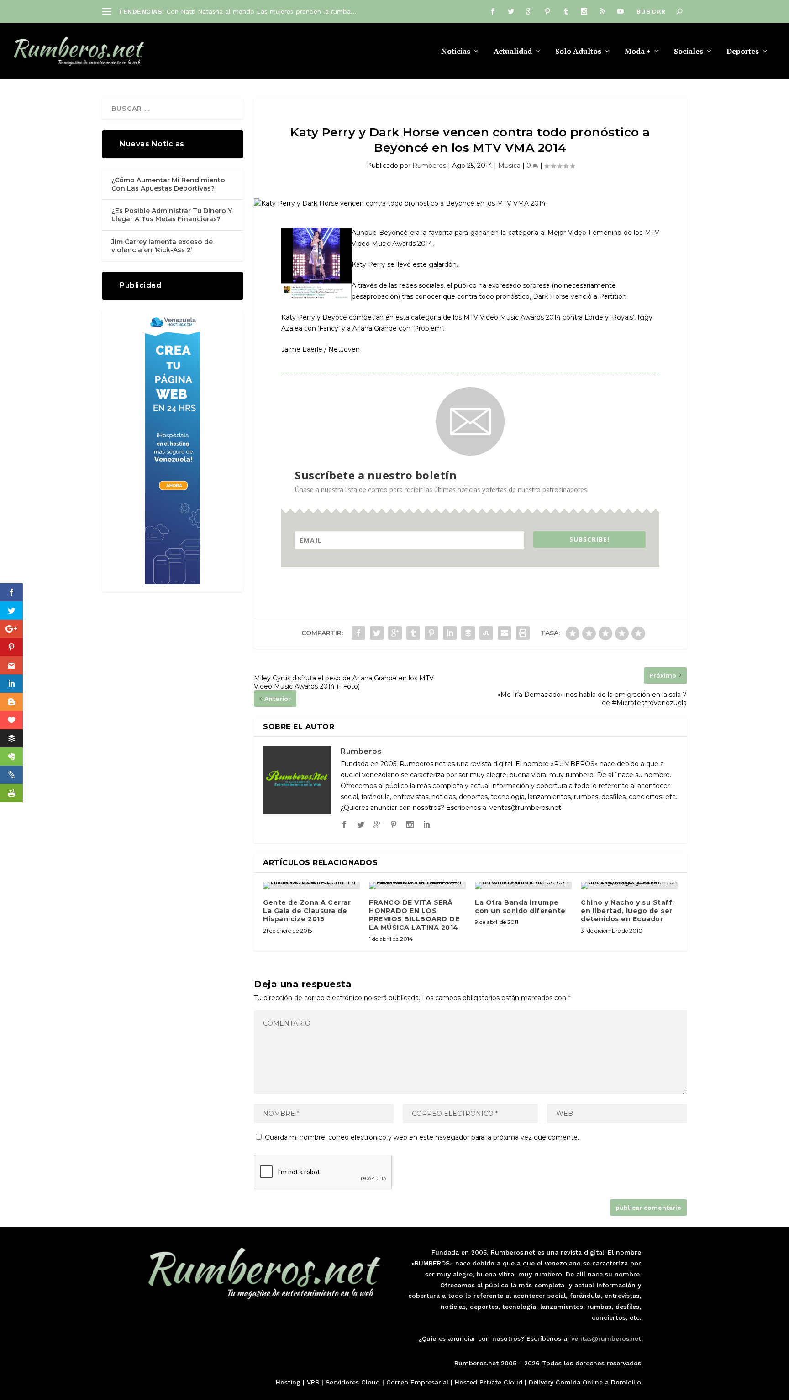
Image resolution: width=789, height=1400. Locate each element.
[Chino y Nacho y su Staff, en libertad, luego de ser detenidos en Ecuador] (629, 885)
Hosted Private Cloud (488, 1382)
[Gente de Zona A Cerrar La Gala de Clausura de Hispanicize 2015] (311, 885)
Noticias (455, 51)
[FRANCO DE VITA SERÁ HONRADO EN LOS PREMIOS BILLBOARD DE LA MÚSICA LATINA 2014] (417, 885)
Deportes (742, 51)
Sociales (688, 51)
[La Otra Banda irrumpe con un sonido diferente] (523, 885)
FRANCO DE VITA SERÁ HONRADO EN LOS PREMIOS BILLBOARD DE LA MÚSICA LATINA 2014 (414, 915)
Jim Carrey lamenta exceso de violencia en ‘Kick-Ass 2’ (162, 246)
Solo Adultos (578, 51)
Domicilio (626, 1382)
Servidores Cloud (353, 1382)
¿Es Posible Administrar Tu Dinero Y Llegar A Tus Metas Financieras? (171, 215)
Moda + (638, 51)
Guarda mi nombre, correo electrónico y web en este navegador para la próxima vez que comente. (422, 1137)
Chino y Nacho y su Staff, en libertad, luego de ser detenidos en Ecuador (627, 910)
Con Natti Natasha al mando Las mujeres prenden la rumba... (261, 11)
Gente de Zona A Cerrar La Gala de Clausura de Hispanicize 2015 (307, 910)
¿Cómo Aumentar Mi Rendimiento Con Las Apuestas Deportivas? (168, 184)
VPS (313, 1382)
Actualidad (513, 51)
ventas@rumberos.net (606, 1338)
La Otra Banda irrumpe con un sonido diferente (520, 906)
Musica (509, 165)
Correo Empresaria (416, 1382)
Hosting (288, 1382)
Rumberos (429, 165)
